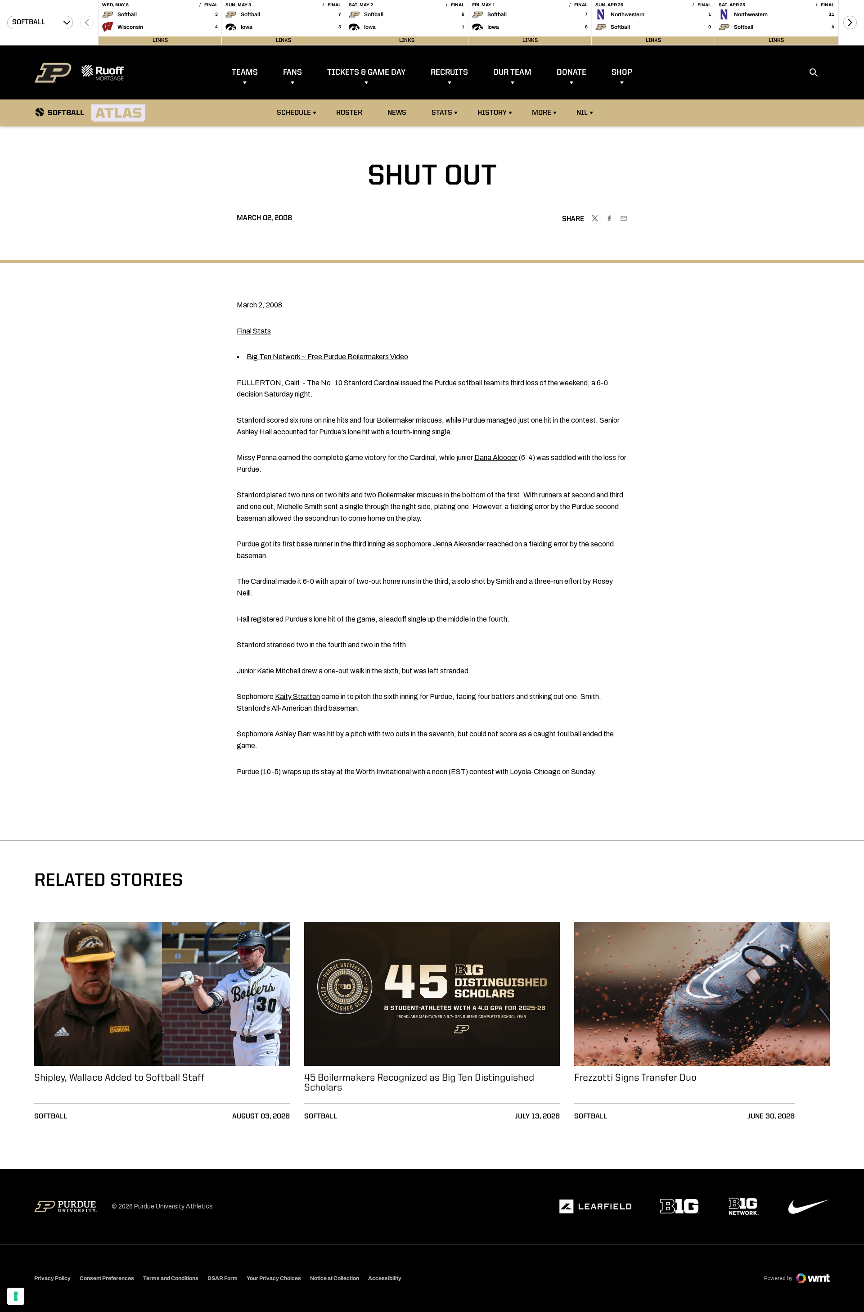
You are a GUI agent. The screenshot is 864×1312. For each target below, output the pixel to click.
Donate (571, 72)
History (492, 113)
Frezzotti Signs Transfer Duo (635, 1078)
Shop (622, 72)
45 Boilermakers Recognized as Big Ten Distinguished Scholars (419, 1083)
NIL (582, 113)
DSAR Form (222, 1278)
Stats (442, 113)
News (396, 113)
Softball (50, 1116)
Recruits (449, 72)
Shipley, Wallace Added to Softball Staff (119, 1078)
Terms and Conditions (170, 1278)
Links (160, 40)
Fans (292, 72)
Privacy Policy (52, 1278)
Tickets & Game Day (366, 72)
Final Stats (254, 331)
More (541, 113)
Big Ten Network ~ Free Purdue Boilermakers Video (327, 357)
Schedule (294, 113)
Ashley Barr (293, 734)
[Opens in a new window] (595, 1206)
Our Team (512, 72)
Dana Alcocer (496, 457)
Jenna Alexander (459, 544)
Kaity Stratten (297, 696)
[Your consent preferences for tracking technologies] (15, 1296)
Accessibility (384, 1278)
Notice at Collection (334, 1278)
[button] (850, 22)
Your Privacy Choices (274, 1278)
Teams (245, 72)
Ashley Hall (254, 432)
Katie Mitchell (278, 671)
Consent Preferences (107, 1278)
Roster (349, 113)
